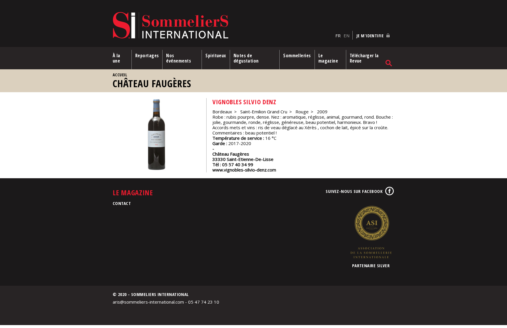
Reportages (147, 55)
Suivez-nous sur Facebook (354, 191)
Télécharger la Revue (364, 58)
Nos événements (178, 58)
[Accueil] (222, 26)
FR (338, 35)
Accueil (120, 75)
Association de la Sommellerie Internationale (370, 232)
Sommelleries (297, 55)
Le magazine (328, 58)
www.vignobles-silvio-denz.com (244, 170)
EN (346, 35)
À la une (116, 58)
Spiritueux (215, 55)
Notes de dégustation (246, 58)
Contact (122, 203)
